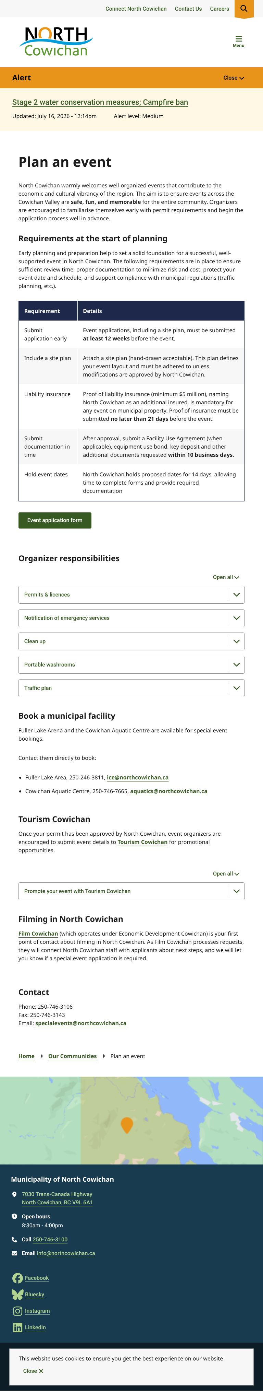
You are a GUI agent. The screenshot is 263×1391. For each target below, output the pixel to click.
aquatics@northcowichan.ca (169, 791)
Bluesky (34, 1294)
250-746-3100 (50, 1239)
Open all (223, 577)
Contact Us (188, 8)
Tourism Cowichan (142, 842)
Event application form (55, 520)
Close (30, 1371)
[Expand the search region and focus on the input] (244, 8)
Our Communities (72, 1056)
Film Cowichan (38, 933)
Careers (219, 8)
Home (26, 1056)
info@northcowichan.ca (66, 1253)
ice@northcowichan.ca (137, 777)
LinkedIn (35, 1327)
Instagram (37, 1311)
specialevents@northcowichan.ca (80, 1023)
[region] (131, 401)
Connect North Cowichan (135, 8)
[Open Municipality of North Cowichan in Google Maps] (131, 1120)
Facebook (37, 1278)
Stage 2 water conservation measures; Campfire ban (100, 102)
